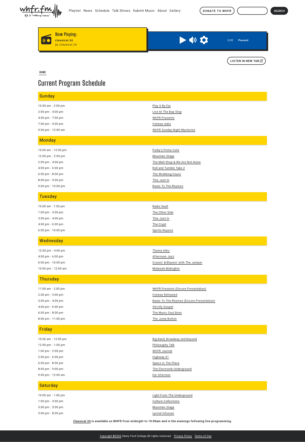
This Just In (160, 180)
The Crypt (159, 224)
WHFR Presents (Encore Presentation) (179, 288)
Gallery (175, 11)
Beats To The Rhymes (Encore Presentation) (183, 300)
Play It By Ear (161, 105)
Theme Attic (161, 250)
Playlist (75, 11)
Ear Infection (161, 375)
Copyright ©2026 (110, 436)
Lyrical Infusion (163, 413)
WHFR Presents (163, 117)
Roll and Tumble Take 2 (168, 168)
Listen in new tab (245, 61)
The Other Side (162, 212)
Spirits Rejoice (162, 230)
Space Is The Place (166, 363)
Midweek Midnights (166, 268)
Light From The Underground (172, 395)
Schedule (102, 11)
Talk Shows (121, 11)
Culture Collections (166, 401)
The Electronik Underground (172, 369)
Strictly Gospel (162, 306)
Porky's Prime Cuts (165, 150)
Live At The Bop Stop (167, 111)
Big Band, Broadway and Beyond (174, 339)
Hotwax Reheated (164, 294)
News (87, 11)
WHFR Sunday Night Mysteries (173, 130)
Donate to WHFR (217, 10)
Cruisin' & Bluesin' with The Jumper (177, 262)
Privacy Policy (183, 436)
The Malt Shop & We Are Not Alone (176, 162)
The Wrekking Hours (166, 174)
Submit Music (144, 11)
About (162, 11)
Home (42, 72)
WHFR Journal (162, 351)
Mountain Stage (163, 156)
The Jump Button (164, 318)
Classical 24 (82, 421)
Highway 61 (160, 357)
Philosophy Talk (163, 345)
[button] (183, 40)
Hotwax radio (161, 123)
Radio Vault (160, 206)
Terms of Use (203, 436)
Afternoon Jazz (163, 256)
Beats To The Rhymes (167, 186)
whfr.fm (40, 5)
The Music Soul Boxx (167, 312)
